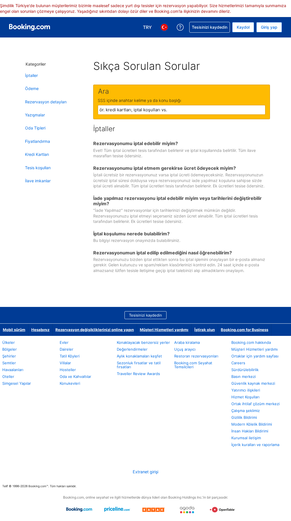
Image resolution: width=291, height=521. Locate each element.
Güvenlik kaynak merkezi (253, 383)
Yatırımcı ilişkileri (245, 390)
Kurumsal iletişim (246, 438)
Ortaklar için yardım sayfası (254, 356)
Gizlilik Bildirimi (244, 417)
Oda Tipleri (35, 127)
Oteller (8, 376)
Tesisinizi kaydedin (145, 315)
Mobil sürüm (14, 329)
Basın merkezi (243, 376)
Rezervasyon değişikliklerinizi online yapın (94, 329)
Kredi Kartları (37, 154)
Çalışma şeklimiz (245, 410)
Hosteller (68, 369)
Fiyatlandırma (37, 141)
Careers (238, 363)
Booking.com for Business (244, 329)
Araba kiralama (187, 342)
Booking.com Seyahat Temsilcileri (193, 365)
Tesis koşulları (38, 167)
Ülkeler (8, 342)
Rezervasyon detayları (45, 101)
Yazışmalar (35, 114)
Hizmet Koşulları (245, 397)
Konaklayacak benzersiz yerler (143, 342)
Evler (64, 342)
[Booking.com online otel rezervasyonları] (29, 27)
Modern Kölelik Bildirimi (251, 424)
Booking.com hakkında (251, 342)
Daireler (66, 349)
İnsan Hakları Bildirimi (249, 431)
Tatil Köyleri (70, 356)
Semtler (9, 363)
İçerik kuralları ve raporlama (255, 444)
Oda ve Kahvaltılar (75, 376)
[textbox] (181, 110)
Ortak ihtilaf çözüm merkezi (255, 403)
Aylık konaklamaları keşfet (139, 356)
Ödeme (32, 88)
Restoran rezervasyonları (196, 356)
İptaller (31, 75)
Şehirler (9, 356)
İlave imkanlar (38, 180)
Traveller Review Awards (138, 373)
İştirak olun (204, 329)
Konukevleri (70, 383)
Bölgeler (9, 349)
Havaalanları (12, 369)
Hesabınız (40, 329)
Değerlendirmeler (132, 349)
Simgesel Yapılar (16, 383)
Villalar (65, 363)
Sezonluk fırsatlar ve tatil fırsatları (139, 365)
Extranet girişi (145, 471)
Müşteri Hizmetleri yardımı (164, 329)
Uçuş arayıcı (185, 349)
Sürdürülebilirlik (245, 369)
